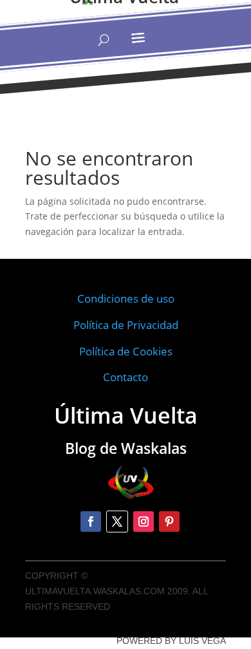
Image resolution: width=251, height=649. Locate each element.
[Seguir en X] (117, 521)
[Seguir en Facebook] (90, 521)
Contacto (125, 377)
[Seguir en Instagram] (143, 521)
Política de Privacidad (125, 324)
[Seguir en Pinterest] (169, 521)
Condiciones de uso (125, 298)
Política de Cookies (125, 351)
